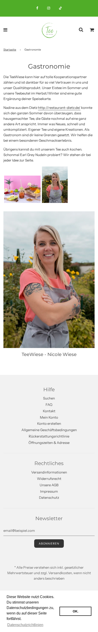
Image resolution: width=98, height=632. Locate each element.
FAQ (49, 404)
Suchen (49, 398)
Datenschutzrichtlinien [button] (25, 625)
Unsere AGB (49, 485)
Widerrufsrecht (49, 478)
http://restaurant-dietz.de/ (59, 107)
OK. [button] (75, 611)
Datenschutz (49, 497)
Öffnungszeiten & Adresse (49, 442)
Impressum (49, 491)
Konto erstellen (49, 423)
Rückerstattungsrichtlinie (49, 436)
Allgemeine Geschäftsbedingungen (49, 430)
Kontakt (49, 411)
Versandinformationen (49, 472)
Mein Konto (49, 417)
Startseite (9, 49)
